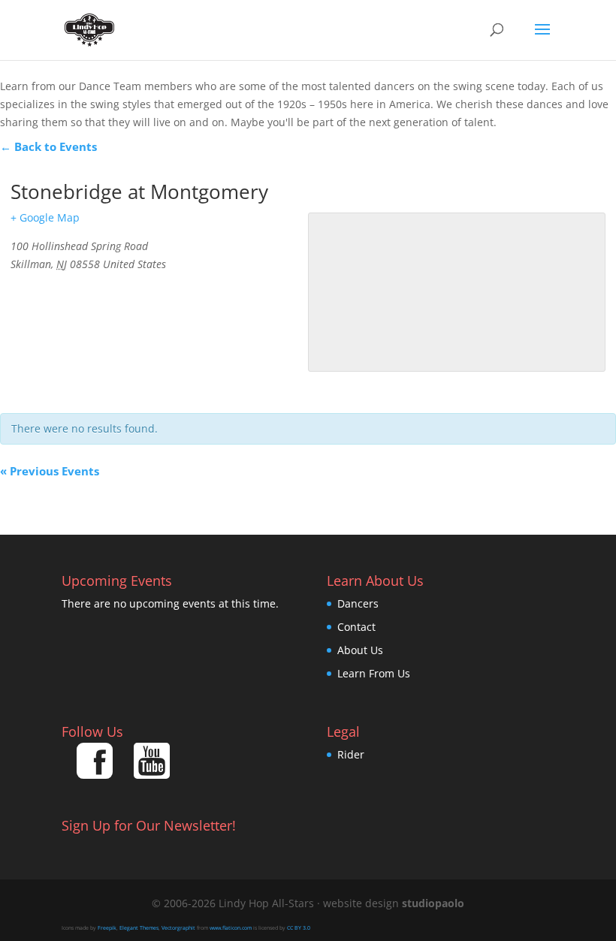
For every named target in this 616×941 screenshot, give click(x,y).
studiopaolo (433, 903)
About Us (360, 650)
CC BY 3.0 (298, 927)
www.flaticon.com (231, 927)
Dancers (358, 603)
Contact (356, 627)
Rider (350, 754)
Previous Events (49, 470)
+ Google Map (45, 217)
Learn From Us (373, 673)
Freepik (107, 927)
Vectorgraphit (178, 927)
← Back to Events (48, 146)
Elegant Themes (139, 927)
